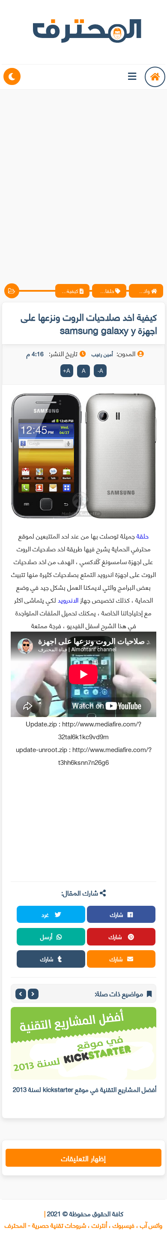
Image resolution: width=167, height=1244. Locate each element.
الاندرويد (69, 599)
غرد (46, 914)
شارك (116, 914)
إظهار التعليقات (83, 1158)
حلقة (142, 535)
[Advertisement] (83, 179)
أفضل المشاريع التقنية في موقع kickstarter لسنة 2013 (84, 1089)
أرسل (46, 936)
